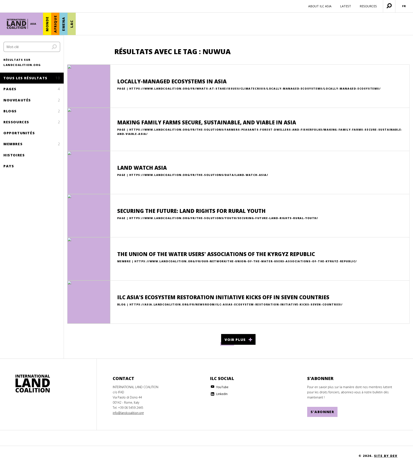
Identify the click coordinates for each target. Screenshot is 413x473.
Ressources (31, 122)
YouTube (221, 387)
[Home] (32, 383)
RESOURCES (368, 6)
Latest (345, 6)
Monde (47, 23)
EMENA (63, 24)
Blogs (31, 111)
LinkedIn (221, 394)
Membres (31, 144)
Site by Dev (386, 456)
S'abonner (322, 411)
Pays (8, 166)
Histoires (14, 155)
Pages (31, 89)
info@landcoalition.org (128, 413)
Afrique (55, 24)
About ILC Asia (319, 6)
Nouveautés (31, 100)
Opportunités (19, 133)
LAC (71, 24)
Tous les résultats (31, 78)
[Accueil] (21, 23)
